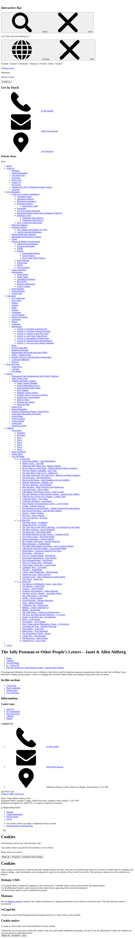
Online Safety (22, 277)
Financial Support (19, 426)
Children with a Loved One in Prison (32, 395)
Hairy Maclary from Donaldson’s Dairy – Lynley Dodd (45, 504)
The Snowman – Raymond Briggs (36, 478)
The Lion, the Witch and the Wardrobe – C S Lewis (43, 615)
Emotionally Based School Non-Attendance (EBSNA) (39, 213)
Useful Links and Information (29, 232)
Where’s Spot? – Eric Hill (33, 463)
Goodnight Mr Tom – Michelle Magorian (39, 626)
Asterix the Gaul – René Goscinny (36, 574)
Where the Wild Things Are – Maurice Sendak (41, 466)
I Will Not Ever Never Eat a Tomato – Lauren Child (43, 496)
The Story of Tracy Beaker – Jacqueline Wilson (42, 593)
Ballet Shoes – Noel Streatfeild (35, 631)
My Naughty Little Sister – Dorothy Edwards (41, 541)
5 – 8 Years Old (23, 520)
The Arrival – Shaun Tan (32, 579)
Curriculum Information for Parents (26, 414)
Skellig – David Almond (32, 598)
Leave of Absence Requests (28, 211)
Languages (16, 324)
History (15, 322)
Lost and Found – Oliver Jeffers (35, 489)
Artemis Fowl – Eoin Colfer (33, 641)
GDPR (20, 248)
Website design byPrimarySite (19, 826)
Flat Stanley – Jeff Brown (33, 553)
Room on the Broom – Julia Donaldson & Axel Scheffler (45, 480)
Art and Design (18, 315)
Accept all (16, 857)
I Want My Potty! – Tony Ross (35, 499)
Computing (16, 312)
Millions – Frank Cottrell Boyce (35, 607)
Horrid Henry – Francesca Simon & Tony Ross (41, 551)
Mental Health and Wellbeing (24, 234)
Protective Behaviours (26, 284)
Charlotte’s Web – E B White (34, 567)
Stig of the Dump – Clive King (35, 596)
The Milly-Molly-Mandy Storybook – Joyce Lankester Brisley (48, 546)
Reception (21, 435)
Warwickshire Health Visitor (28, 388)
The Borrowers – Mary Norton (35, 638)
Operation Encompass (26, 279)
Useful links (17, 423)
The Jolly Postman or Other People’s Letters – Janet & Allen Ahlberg (50, 494)
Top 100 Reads (18, 456)
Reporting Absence (25, 204)
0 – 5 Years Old (23, 459)
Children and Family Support (24, 381)
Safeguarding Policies (31, 253)
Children (10, 428)
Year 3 (19, 442)
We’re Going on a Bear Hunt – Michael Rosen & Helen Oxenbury (50, 468)
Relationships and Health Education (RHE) (30, 352)
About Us (10, 168)
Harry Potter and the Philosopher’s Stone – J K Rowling (45, 624)
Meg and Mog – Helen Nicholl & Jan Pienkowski (43, 487)
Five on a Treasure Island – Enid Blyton (38, 555)
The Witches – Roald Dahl (33, 586)
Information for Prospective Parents (26, 237)
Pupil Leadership (19, 452)
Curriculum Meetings (20, 359)
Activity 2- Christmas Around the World (33, 331)
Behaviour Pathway (20, 225)
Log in (9, 645)
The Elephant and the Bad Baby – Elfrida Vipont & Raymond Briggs (51, 508)
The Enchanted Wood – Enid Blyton (37, 560)
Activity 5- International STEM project (33, 338)
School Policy (22, 274)
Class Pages (16, 430)
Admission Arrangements (27, 244)
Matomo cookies (14, 901)
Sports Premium (18, 291)
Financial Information (26, 246)
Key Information (13, 192)
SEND (20, 265)
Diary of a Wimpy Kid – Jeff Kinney (37, 563)
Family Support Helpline (27, 383)
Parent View (17, 407)
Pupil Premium (23, 260)
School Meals (17, 416)
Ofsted (14, 239)
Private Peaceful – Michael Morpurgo (37, 600)
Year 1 (19, 437)
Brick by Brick (23, 400)
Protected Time (23, 404)
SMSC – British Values (21, 355)
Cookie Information (14, 814)
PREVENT (22, 282)
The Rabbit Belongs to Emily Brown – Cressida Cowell (45, 534)
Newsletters (16, 371)
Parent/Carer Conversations (28, 397)
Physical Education (20, 348)
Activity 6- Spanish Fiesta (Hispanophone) (34, 341)
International (17, 326)
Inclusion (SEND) (19, 227)
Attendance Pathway (25, 199)
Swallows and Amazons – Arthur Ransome (40, 591)
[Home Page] (7, 68)
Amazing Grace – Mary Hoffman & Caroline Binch (43, 577)
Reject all (5, 857)
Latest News (17, 367)
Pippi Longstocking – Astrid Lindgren (38, 539)
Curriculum (11, 296)
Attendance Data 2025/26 (33, 220)
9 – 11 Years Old (24, 581)
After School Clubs (20, 378)
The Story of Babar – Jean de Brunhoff (38, 530)
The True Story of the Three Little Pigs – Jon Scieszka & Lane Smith (50, 527)
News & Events (13, 364)
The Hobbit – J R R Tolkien (33, 622)
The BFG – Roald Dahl (32, 570)
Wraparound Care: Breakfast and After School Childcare (35, 376)
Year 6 (19, 449)
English (15, 305)
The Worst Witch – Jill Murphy (35, 522)
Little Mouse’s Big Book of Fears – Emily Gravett (43, 492)
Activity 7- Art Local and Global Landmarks (35, 343)
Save (24, 936)
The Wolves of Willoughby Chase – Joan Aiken (42, 584)
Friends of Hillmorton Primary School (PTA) (30, 411)
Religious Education (20, 350)
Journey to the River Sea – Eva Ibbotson (39, 617)
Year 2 (19, 440)
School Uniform (18, 419)
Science (15, 310)
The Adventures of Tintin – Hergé (36, 633)
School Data (22, 263)
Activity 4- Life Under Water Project (32, 336)
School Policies (28, 256)
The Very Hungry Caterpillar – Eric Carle (39, 470)
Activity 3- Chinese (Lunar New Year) (33, 333)
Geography (16, 319)
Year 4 (19, 444)
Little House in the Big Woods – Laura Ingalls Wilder (44, 548)
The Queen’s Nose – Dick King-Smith (38, 537)
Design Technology (20, 317)
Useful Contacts (23, 286)
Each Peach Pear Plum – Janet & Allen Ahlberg (42, 511)
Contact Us (16, 182)
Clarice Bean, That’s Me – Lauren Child (39, 565)
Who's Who (16, 180)
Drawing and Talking (26, 402)
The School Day (18, 175)
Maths (14, 307)
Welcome (15, 171)
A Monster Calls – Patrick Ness (35, 605)
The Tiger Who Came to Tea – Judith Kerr (39, 473)
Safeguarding (17, 272)
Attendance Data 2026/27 (33, 218)
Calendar (15, 369)
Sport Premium (23, 267)
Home (8, 166)
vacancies (16, 189)
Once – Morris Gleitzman (32, 603)
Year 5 (19, 447)
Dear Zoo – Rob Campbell (33, 515)
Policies (20, 251)
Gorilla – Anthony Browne (33, 506)
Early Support (22, 390)
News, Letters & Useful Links (29, 222)
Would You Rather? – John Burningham (39, 461)
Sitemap (9, 812)
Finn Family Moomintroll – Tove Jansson (39, 558)
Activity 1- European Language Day (32, 329)
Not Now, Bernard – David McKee (37, 485)
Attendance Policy (24, 196)
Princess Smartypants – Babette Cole (37, 482)
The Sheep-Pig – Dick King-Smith (36, 532)
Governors (16, 178)
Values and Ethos (19, 270)
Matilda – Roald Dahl (31, 610)
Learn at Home (18, 421)
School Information (20, 173)
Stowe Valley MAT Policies (33, 258)
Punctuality (21, 208)
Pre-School (16, 185)
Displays (15, 362)
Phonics (15, 303)
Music (14, 345)
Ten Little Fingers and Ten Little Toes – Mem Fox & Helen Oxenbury (51, 475)
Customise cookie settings (32, 857)
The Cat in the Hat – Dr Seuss (34, 518)
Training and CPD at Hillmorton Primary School (32, 187)
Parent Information (19, 409)
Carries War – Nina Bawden (34, 636)
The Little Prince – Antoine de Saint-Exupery (41, 612)
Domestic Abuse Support (27, 393)
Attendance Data (24, 215)
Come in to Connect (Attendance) (26, 194)
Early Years (16, 300)
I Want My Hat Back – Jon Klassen (37, 501)
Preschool (21, 433)
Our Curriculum (18, 298)
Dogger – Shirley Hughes (33, 513)
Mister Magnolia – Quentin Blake (36, 544)
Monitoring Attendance (26, 201)
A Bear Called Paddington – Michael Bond (40, 572)
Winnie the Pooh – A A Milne (34, 525)
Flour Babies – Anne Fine (33, 629)
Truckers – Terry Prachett (32, 589)
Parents (9, 374)
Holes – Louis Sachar (31, 619)
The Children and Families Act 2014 (32, 230)
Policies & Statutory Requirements (26, 241)
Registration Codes (30, 206)
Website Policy (12, 817)
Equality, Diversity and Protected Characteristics (32, 357)
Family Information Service (28, 385)
